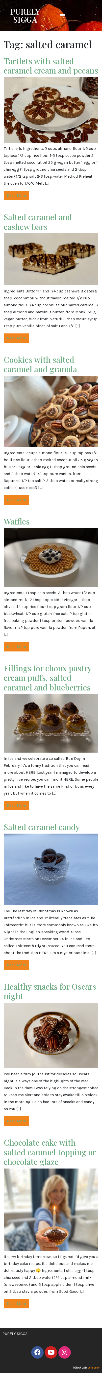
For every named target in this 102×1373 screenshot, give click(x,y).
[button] (62, 15)
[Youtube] (51, 1352)
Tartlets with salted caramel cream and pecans (51, 65)
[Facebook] (37, 1352)
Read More (16, 195)
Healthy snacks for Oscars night (50, 991)
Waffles (17, 521)
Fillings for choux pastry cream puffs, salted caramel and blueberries (47, 677)
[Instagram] (64, 1352)
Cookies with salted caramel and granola (40, 364)
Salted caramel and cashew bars (38, 221)
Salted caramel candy (42, 826)
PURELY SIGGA (25, 15)
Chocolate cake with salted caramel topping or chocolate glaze (50, 1152)
